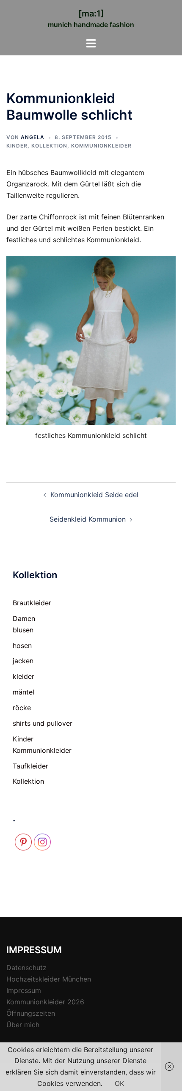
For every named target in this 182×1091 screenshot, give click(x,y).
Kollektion (49, 145)
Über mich (22, 1024)
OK (119, 1083)
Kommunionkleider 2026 (45, 1002)
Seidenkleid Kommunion (88, 519)
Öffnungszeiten (30, 1013)
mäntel (23, 692)
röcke (22, 707)
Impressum (23, 990)
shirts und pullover (42, 723)
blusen (23, 630)
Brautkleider (32, 603)
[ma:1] (91, 13)
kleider (23, 676)
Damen (24, 618)
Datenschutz (26, 967)
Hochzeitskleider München (48, 979)
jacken (23, 660)
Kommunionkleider (101, 145)
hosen (22, 645)
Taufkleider (30, 766)
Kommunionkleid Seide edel (94, 494)
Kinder (17, 145)
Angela (32, 137)
